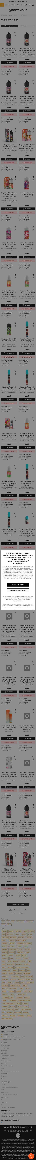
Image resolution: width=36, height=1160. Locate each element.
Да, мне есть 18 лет (18, 584)
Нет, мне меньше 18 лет (18, 590)
